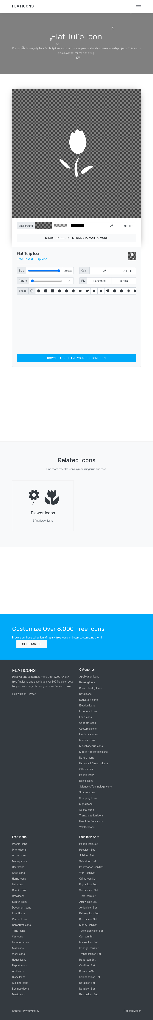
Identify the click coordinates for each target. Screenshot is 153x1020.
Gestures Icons (88, 728)
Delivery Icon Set (89, 913)
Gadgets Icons (87, 722)
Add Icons (18, 971)
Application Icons (89, 676)
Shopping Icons (88, 798)
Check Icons (19, 890)
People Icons (86, 774)
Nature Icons (86, 757)
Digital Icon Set (88, 884)
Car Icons (17, 936)
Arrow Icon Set (88, 901)
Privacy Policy (31, 1010)
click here (94, 214)
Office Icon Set (87, 878)
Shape (22, 290)
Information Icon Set (91, 867)
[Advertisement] (76, 323)
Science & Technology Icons (95, 786)
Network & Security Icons (93, 763)
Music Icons (19, 994)
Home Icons (19, 878)
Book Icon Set (87, 971)
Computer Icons (21, 924)
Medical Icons (87, 740)
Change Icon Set (89, 948)
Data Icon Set (87, 982)
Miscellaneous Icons (91, 746)
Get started (31, 644)
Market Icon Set (88, 942)
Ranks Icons (86, 780)
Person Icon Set (88, 994)
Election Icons (87, 705)
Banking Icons (87, 682)
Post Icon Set (87, 849)
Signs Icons (86, 803)
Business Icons (20, 988)
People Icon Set (88, 843)
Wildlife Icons (87, 827)
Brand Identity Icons (90, 688)
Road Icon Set (87, 959)
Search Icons (19, 901)
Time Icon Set (87, 896)
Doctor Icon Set (88, 919)
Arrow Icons (19, 855)
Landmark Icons (88, 734)
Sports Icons (86, 809)
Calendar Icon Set (89, 977)
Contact (16, 1010)
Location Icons (20, 942)
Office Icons (86, 769)
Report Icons (19, 965)
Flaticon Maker (132, 1010)
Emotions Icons (88, 711)
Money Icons (19, 861)
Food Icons (85, 717)
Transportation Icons (91, 815)
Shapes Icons (87, 792)
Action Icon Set (88, 907)
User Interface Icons (91, 821)
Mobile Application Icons (93, 751)
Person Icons (19, 919)
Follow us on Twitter (24, 693)
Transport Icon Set (90, 953)
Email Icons (18, 913)
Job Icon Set (86, 855)
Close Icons (18, 977)
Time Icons (18, 930)
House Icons (19, 959)
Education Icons (88, 699)
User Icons (18, 867)
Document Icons (21, 907)
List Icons (17, 884)
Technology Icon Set (91, 930)
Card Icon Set (87, 965)
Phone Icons (19, 849)
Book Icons (18, 872)
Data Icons (85, 693)
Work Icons (18, 953)
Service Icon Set (88, 890)
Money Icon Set (88, 924)
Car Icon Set (86, 936)
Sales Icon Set (87, 861)
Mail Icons (18, 948)
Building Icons (20, 982)
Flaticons (23, 6)
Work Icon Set (87, 872)
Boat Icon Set (87, 988)
